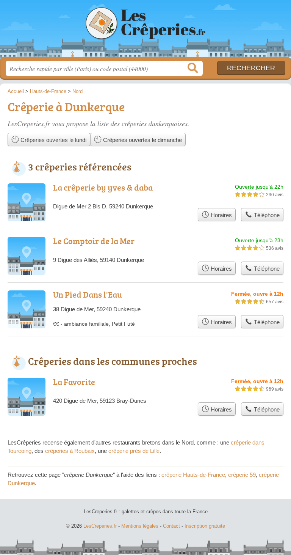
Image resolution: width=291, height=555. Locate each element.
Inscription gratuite (205, 526)
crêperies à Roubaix (70, 451)
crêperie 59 (242, 474)
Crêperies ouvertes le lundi (52, 140)
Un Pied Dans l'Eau (87, 294)
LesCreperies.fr (145, 31)
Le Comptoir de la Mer (94, 241)
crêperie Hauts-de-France (193, 474)
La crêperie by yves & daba (103, 187)
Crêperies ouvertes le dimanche (142, 140)
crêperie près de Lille (134, 451)
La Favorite (74, 382)
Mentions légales (139, 526)
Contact (171, 526)
